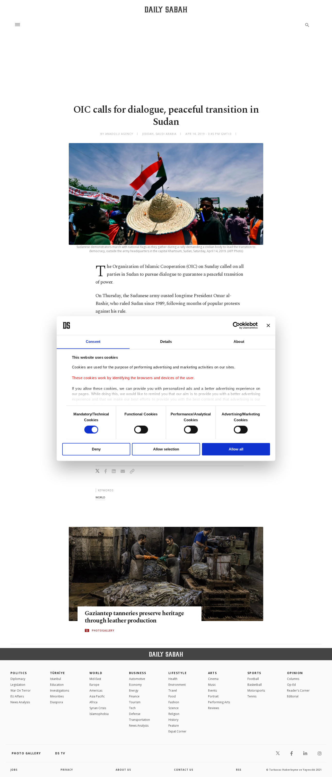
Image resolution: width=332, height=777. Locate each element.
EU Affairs (17, 696)
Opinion (295, 673)
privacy (67, 769)
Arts (212, 673)
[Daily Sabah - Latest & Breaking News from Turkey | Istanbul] (166, 9)
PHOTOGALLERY (103, 630)
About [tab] (239, 341)
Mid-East (95, 679)
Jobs (13, 769)
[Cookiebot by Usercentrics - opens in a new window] (236, 325)
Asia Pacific (97, 696)
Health (172, 679)
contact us (183, 769)
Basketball (254, 685)
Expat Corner (177, 731)
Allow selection (166, 449)
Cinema (213, 679)
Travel (172, 690)
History (173, 720)
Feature (173, 725)
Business (137, 673)
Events (212, 690)
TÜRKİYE (57, 673)
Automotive (137, 679)
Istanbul (55, 679)
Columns (293, 679)
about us (123, 769)
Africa (93, 702)
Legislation (17, 685)
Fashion (173, 702)
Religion (173, 714)
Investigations (59, 690)
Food (172, 696)
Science (173, 708)
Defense (134, 714)
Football (253, 679)
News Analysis (20, 702)
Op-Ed (291, 685)
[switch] (141, 429)
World (95, 673)
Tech (132, 708)
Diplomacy (17, 679)
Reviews (213, 708)
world (100, 497)
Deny (96, 449)
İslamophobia (99, 714)
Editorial (292, 696)
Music (212, 685)
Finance (134, 696)
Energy (133, 690)
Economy (135, 685)
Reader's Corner (298, 690)
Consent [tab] (93, 341)
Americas (95, 690)
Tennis (251, 696)
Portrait (213, 696)
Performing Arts (219, 702)
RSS (238, 769)
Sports (254, 673)
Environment (177, 685)
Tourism (134, 702)
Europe (94, 685)
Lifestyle (177, 673)
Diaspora (56, 702)
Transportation (139, 720)
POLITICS (18, 673)
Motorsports (256, 690)
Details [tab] (166, 341)
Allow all (236, 449)
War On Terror (20, 690)
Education (57, 685)
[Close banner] (268, 325)
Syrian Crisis (97, 708)
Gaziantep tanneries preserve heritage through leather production (134, 617)
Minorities (57, 696)
